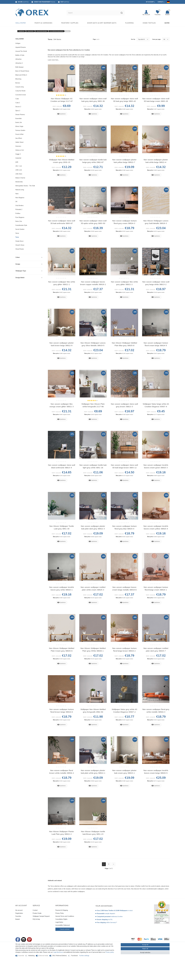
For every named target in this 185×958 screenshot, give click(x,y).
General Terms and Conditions (64, 916)
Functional (74, 955)
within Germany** (107, 922)
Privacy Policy (59, 913)
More (167, 23)
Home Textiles (149, 23)
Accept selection (145, 952)
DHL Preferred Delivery (59, 955)
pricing (44, 2)
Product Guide (37, 913)
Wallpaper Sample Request (41, 916)
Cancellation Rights (61, 919)
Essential (21, 955)
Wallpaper (20, 23)
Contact (160, 2)
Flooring (129, 23)
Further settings (84, 955)
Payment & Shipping (61, 910)
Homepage (21, 31)
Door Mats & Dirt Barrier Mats (101, 23)
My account (150, 2)
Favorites (18, 916)
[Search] (121, 12)
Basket (17, 919)
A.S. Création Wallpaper (56, 31)
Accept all (145, 945)
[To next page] (113, 864)
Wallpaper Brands (42, 31)
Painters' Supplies (69, 23)
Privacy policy (110, 952)
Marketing (31, 955)
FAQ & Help (36, 919)
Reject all (145, 949)
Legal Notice (59, 922)
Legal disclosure (58, 952)
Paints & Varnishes (43, 23)
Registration (19, 913)
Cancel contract (65, 929)
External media (43, 955)
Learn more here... (53, 60)
